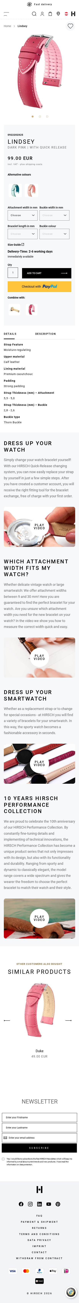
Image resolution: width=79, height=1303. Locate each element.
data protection (26, 1165)
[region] (39, 4)
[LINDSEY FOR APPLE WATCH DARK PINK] (31, 309)
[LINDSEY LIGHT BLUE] (15, 190)
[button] (32, 116)
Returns (39, 1228)
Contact (39, 1252)
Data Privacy (39, 1240)
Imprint (39, 1246)
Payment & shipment (39, 1222)
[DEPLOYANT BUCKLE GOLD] (14, 309)
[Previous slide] (10, 1020)
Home (7, 26)
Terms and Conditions (39, 1234)
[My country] (66, 14)
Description (45, 333)
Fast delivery (43, 4)
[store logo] (73, 13)
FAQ (39, 1215)
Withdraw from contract (39, 1258)
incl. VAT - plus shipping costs (25, 164)
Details (10, 333)
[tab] (18, 333)
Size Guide (14, 244)
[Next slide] (68, 1020)
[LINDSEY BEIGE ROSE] (31, 190)
